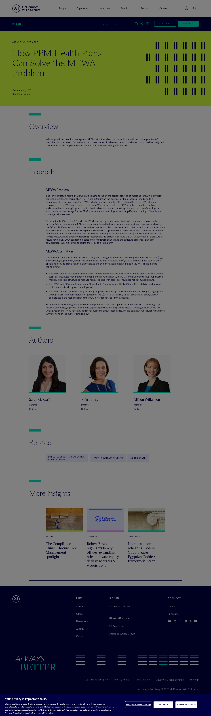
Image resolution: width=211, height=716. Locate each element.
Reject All (163, 704)
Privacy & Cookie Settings (138, 704)
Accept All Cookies (186, 704)
